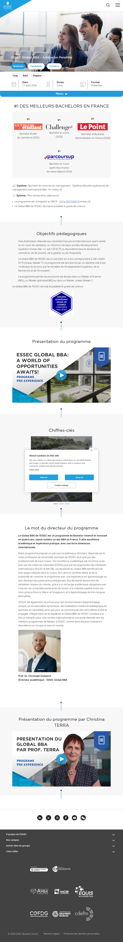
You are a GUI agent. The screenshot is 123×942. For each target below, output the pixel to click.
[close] (91, 450)
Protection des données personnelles (81, 934)
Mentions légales (52, 934)
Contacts (54, 66)
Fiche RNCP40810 (69, 201)
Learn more (34, 469)
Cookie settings (61, 485)
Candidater (36, 66)
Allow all (43, 477)
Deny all (79, 477)
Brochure (18, 66)
